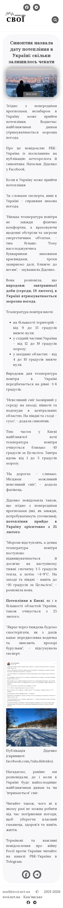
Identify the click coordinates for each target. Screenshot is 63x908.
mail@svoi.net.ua (16, 891)
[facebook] (26, 874)
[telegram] (37, 874)
